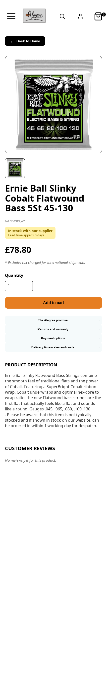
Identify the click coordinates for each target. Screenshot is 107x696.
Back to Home (25, 41)
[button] (53, 222)
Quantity (14, 275)
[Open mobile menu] (11, 16)
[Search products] (62, 16)
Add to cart (53, 303)
